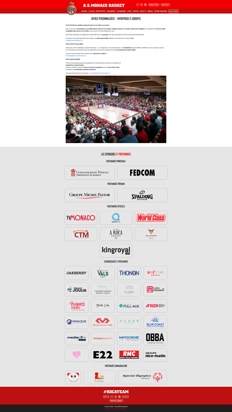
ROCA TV (143, 11)
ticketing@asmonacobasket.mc (76, 56)
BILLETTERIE (173, 11)
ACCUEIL (84, 11)
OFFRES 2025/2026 (160, 11)
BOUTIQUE (165, 5)
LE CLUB (91, 11)
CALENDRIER (111, 11)
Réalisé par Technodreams (116, 409)
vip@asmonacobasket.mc (74, 40)
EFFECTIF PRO (100, 11)
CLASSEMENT (121, 11)
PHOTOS (136, 11)
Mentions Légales (116, 401)
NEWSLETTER (153, 5)
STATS (129, 11)
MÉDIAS (150, 11)
